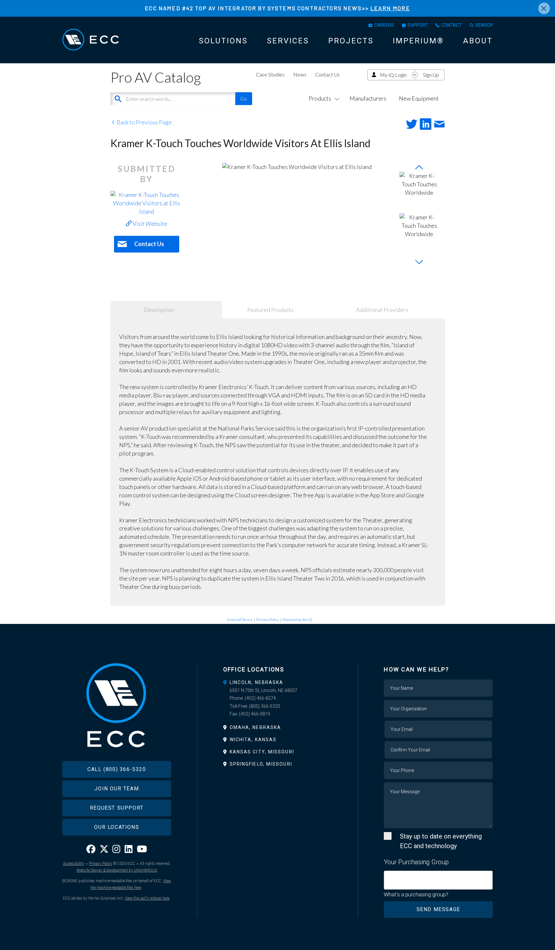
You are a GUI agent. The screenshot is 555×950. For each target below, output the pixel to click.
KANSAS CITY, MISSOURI (262, 751)
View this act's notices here (147, 898)
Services (288, 40)
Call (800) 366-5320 (116, 769)
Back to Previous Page (144, 122)
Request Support (117, 808)
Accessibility (73, 863)
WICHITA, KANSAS (253, 739)
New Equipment (419, 98)
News (299, 74)
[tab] (277, 682)
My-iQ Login (393, 75)
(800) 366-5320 (264, 706)
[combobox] (438, 880)
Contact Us (327, 74)
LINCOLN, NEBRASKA (257, 682)
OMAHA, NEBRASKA (255, 727)
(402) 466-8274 (260, 698)
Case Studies (270, 74)
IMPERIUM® (418, 40)
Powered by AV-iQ (297, 619)
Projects (351, 40)
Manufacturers (367, 98)
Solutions (223, 40)
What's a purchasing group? (416, 894)
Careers (384, 25)
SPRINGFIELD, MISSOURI (261, 764)
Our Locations (116, 827)
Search (484, 25)
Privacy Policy (267, 619)
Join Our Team (116, 789)
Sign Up (431, 75)
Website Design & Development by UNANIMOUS (116, 870)
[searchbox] (388, 876)
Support (418, 25)
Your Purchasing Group (416, 862)
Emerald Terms (239, 619)
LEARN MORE (390, 8)
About (478, 40)
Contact (451, 25)
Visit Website (149, 223)
